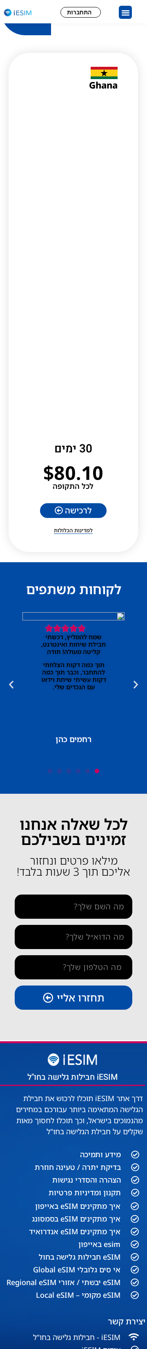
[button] (125, 12)
